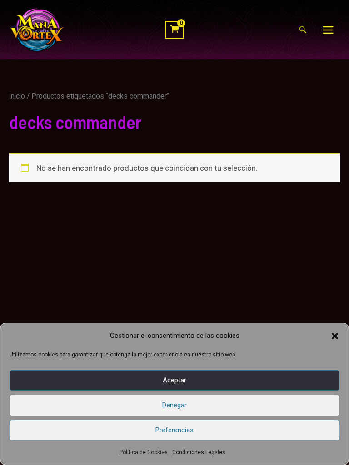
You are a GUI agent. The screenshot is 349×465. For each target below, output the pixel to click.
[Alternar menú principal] (328, 30)
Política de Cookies (144, 452)
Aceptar (174, 380)
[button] (334, 336)
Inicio (17, 96)
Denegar (174, 405)
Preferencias (174, 430)
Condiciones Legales (198, 452)
